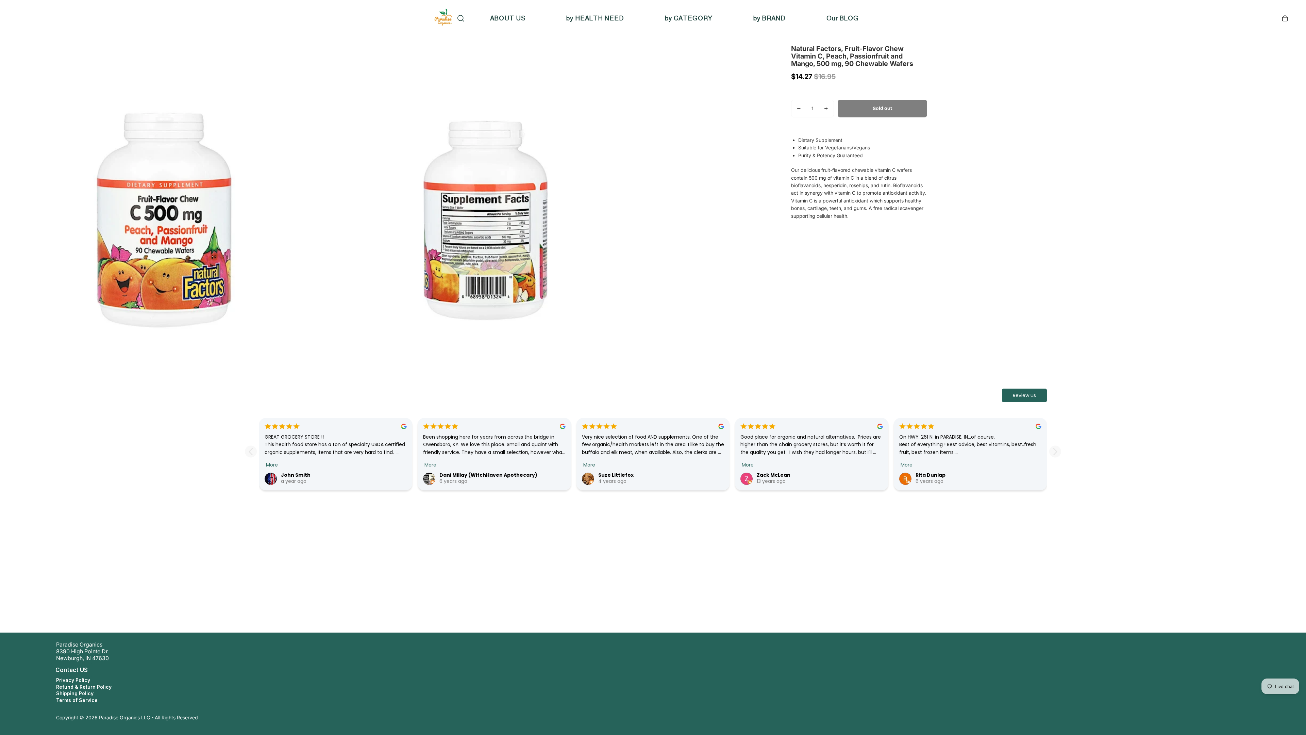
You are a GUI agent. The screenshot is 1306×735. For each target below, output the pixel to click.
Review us (1024, 395)
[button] (49, 670)
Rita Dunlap (930, 475)
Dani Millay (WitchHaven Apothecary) (488, 475)
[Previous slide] (251, 451)
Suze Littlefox (616, 475)
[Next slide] (1055, 451)
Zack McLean (773, 475)
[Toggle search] (461, 18)
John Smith (296, 475)
